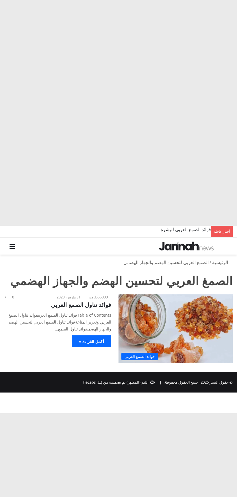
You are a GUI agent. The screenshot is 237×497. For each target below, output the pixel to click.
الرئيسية (220, 262)
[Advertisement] (118, 43)
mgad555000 (97, 297)
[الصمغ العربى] (186, 246)
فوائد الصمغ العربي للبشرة (186, 229)
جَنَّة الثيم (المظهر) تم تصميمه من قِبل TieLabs (119, 382)
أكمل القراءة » (91, 341)
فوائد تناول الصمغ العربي (81, 305)
